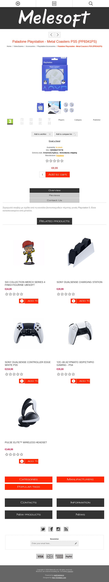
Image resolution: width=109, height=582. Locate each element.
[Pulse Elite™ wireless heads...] (51, 35)
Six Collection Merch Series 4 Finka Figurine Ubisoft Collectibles (25, 285)
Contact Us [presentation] (54, 200)
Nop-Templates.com (59, 577)
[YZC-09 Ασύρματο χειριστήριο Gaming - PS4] (80, 333)
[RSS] (66, 529)
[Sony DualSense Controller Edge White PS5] (29, 333)
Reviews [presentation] (54, 195)
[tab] (54, 190)
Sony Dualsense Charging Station (79, 282)
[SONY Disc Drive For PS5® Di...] (57, 35)
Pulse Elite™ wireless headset (26, 442)
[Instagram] (58, 529)
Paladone (60, 155)
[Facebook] (50, 529)
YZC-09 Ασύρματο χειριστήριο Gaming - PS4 (75, 363)
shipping (70, 571)
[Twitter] (43, 529)
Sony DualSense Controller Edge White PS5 (28, 363)
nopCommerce (59, 575)
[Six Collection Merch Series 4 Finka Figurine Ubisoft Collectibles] (29, 253)
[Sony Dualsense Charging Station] (80, 253)
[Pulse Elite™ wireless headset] (29, 413)
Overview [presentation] (55, 190)
